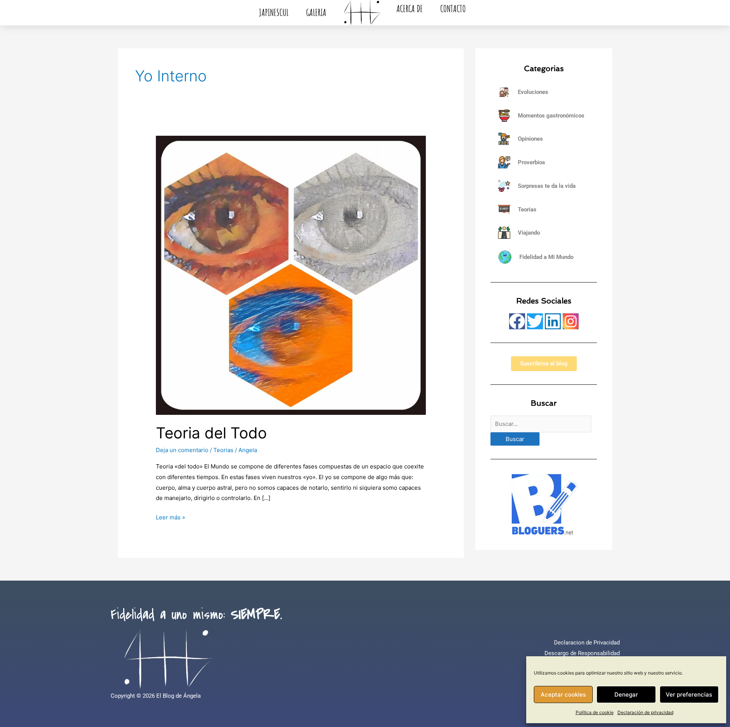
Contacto (453, 8)
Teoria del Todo (211, 433)
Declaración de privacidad (645, 712)
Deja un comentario (182, 450)
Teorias (223, 450)
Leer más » (170, 516)
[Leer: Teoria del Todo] (291, 274)
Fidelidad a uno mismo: (196, 615)
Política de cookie (595, 712)
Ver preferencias (689, 694)
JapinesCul (274, 12)
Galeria (316, 12)
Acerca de (410, 8)
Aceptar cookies (563, 694)
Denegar (626, 694)
